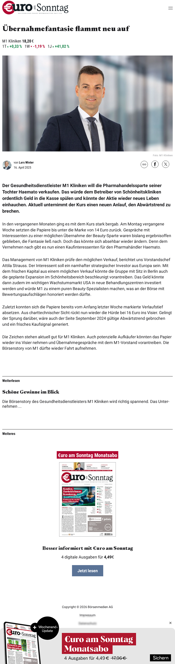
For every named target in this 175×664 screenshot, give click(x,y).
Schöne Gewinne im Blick (30, 392)
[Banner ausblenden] (170, 622)
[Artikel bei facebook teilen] (155, 165)
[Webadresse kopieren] (144, 165)
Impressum (87, 615)
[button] (166, 8)
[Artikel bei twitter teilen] (165, 165)
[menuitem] (35, 13)
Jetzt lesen (87, 570)
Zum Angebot (87, 640)
